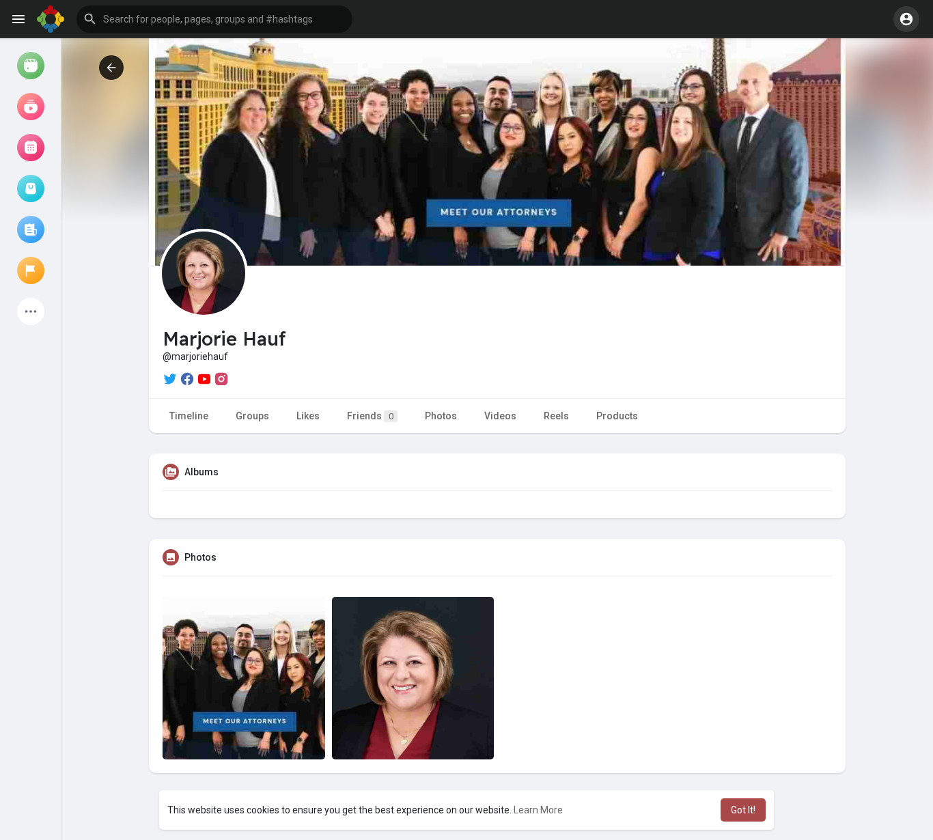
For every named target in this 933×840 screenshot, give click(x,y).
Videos (500, 415)
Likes (308, 415)
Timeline (188, 415)
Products (617, 415)
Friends (370, 415)
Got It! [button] (743, 809)
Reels (556, 415)
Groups (252, 415)
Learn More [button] (538, 809)
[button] (214, 19)
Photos (441, 415)
